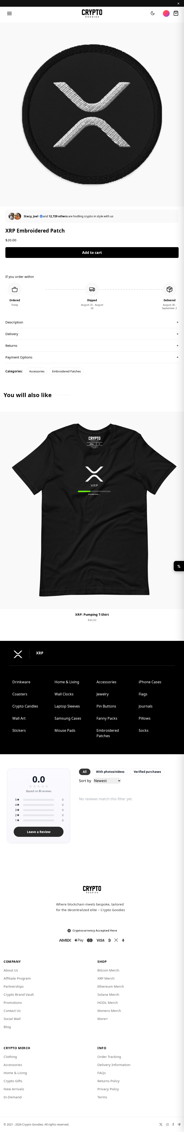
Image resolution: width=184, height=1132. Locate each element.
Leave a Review (38, 832)
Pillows (145, 718)
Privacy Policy (108, 1089)
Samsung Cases (68, 718)
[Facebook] (173, 1124)
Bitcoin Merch (108, 970)
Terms (102, 1097)
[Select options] (92, 602)
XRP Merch (105, 978)
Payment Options (92, 357)
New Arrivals (14, 1089)
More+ (102, 1018)
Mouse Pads (65, 730)
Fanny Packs (106, 718)
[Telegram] (178, 1124)
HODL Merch (107, 1002)
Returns (92, 345)
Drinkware (21, 681)
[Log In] (166, 13)
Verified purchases (147, 772)
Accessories (36, 371)
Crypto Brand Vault (19, 994)
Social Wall (12, 1018)
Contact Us (12, 1010)
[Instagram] (167, 1124)
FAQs (101, 1072)
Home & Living (67, 681)
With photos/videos (110, 772)
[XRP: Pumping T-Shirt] (92, 510)
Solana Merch (108, 994)
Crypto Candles (25, 706)
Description (92, 322)
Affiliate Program (17, 978)
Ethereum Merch (110, 986)
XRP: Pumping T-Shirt (92, 614)
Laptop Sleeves (67, 706)
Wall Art (19, 718)
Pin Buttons (106, 706)
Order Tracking (109, 1056)
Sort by (85, 780)
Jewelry (102, 694)
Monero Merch (109, 1010)
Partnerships (14, 986)
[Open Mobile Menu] (9, 13)
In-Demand (13, 1097)
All (85, 772)
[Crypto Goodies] (92, 13)
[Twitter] (160, 1124)
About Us (11, 970)
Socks (144, 730)
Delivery (92, 334)
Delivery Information (113, 1064)
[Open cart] (175, 13)
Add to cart (92, 252)
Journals (146, 706)
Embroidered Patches (66, 371)
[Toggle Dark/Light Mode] (153, 13)
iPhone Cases (150, 681)
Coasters (19, 694)
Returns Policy (108, 1081)
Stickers (19, 730)
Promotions (13, 1002)
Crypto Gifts (13, 1081)
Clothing (10, 1056)
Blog (7, 1026)
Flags (143, 694)
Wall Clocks (64, 694)
